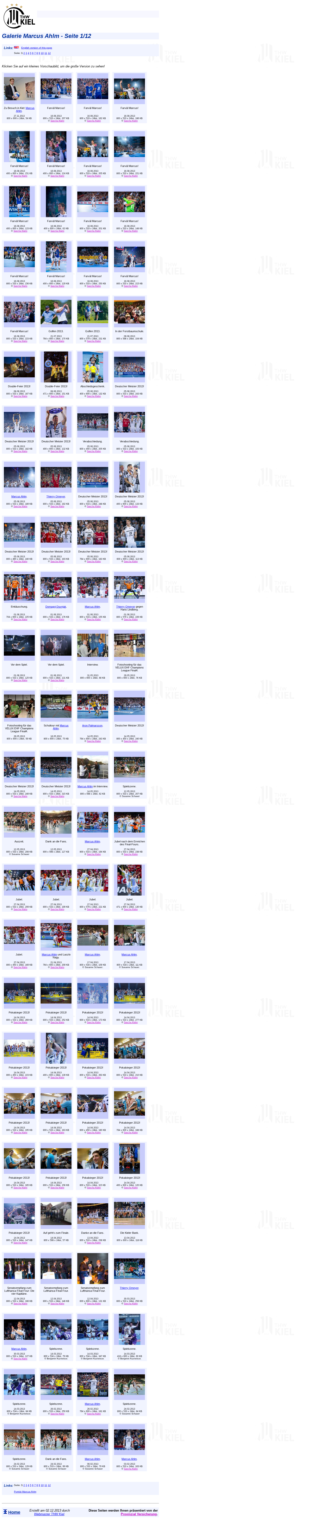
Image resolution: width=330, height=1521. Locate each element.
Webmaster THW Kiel (49, 1514)
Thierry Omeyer (55, 496)
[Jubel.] (19, 894)
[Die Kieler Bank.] (129, 1228)
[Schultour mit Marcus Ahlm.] (56, 720)
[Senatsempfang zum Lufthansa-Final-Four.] (56, 1283)
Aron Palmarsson (92, 725)
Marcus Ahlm (19, 496)
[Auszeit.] (19, 836)
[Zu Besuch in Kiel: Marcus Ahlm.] (19, 103)
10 (42, 53)
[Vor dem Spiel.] (19, 659)
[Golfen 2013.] (56, 326)
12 (49, 53)
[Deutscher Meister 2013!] (129, 381)
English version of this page (36, 47)
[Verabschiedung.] (92, 436)
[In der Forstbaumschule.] (129, 326)
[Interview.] (92, 659)
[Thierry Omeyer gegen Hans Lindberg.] (129, 601)
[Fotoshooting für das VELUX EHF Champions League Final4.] (129, 659)
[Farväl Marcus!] (56, 103)
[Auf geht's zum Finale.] (56, 1228)
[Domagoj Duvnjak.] (56, 601)
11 (45, 53)
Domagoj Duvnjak (55, 606)
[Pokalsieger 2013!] (19, 1007)
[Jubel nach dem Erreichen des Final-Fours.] (129, 836)
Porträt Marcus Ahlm (25, 1491)
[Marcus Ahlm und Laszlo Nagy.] (56, 949)
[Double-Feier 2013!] (19, 381)
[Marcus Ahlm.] (19, 491)
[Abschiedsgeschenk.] (92, 381)
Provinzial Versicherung (139, 1514)
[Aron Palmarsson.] (92, 720)
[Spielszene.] (129, 781)
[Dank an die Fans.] (56, 836)
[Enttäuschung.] (19, 601)
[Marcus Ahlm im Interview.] (92, 781)
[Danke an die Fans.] (92, 1228)
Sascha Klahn (57, 121)
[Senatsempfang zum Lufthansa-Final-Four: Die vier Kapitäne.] (19, 1283)
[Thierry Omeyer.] (56, 491)
